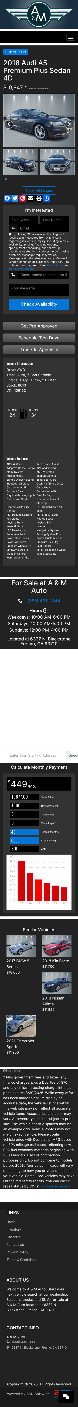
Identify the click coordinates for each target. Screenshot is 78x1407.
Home (11, 1222)
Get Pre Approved (39, 326)
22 (25, 184)
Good (16, 840)
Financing (13, 1237)
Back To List (17, 52)
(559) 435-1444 (44, 600)
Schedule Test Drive (39, 337)
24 (33, 184)
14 (56, 179)
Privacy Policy (55, 265)
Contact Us (15, 1245)
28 (49, 184)
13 (53, 179)
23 (29, 184)
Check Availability (39, 304)
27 (45, 184)
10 (41, 179)
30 (56, 184)
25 (37, 184)
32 (64, 184)
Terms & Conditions (21, 268)
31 (60, 184)
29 (53, 184)
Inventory (13, 1229)
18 (72, 179)
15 (60, 179)
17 (68, 179)
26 (41, 184)
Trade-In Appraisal (39, 349)
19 (14, 184)
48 (13, 832)
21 (21, 184)
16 (64, 179)
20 (17, 184)
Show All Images (39, 190)
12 (49, 179)
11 (45, 179)
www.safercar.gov (55, 1186)
